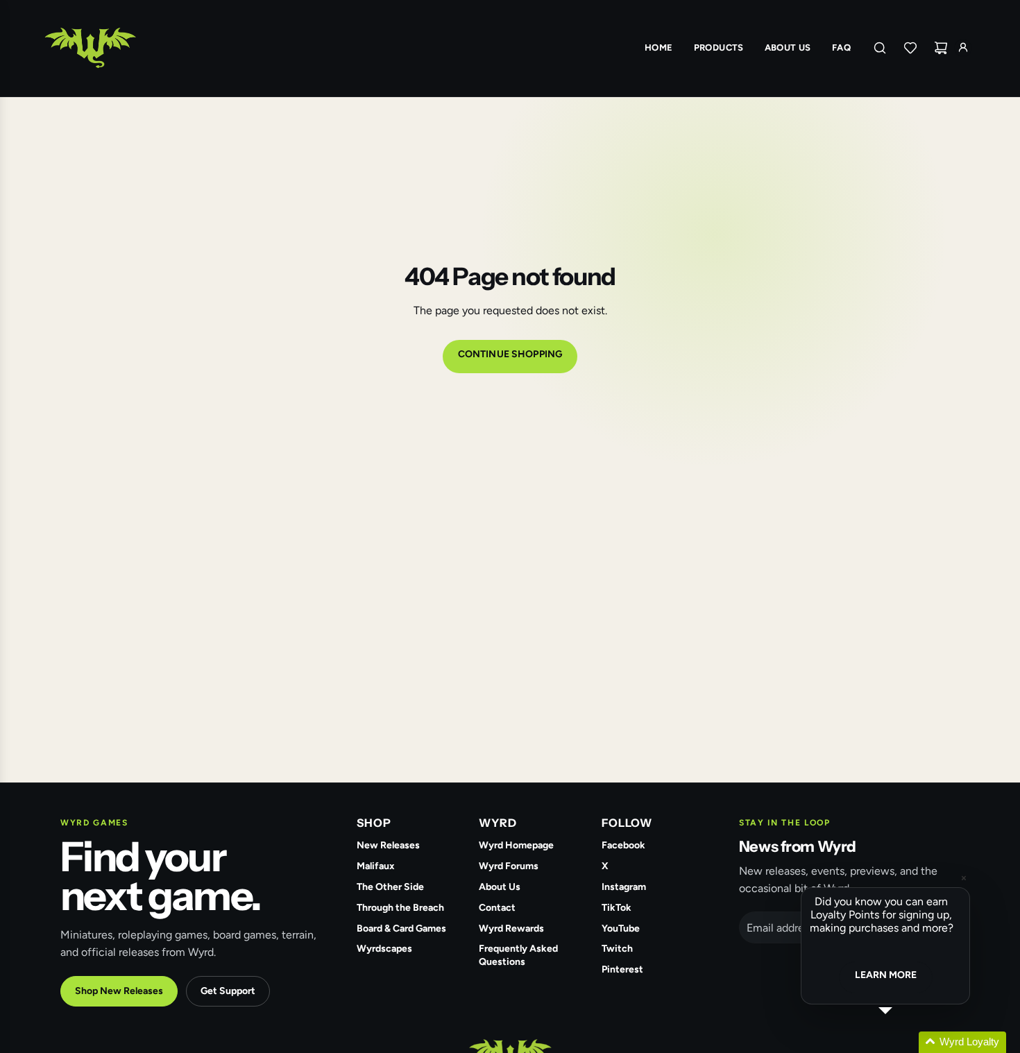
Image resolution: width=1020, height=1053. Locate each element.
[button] (902, 1042)
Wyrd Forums (508, 866)
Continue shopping (510, 354)
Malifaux (376, 866)
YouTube (621, 928)
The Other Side (390, 887)
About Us (499, 887)
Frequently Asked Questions (518, 955)
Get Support (228, 991)
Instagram (624, 887)
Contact (497, 908)
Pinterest (622, 969)
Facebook (623, 845)
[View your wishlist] (910, 48)
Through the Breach (400, 908)
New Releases (388, 845)
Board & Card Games (401, 928)
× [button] (964, 877)
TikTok (616, 908)
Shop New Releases (119, 991)
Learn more (886, 975)
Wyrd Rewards (511, 928)
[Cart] (941, 48)
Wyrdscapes (384, 948)
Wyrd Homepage (516, 845)
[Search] (880, 48)
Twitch (617, 948)
